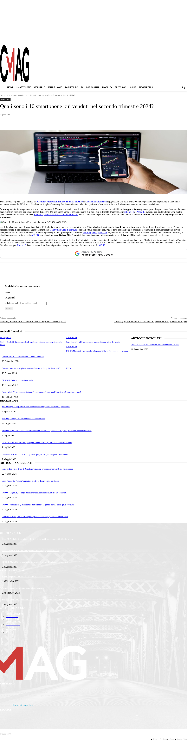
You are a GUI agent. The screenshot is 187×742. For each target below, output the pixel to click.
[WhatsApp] (30, 122)
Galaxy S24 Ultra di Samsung (63, 229)
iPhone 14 (129, 212)
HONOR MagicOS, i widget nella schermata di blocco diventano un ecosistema (97, 351)
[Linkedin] (51, 122)
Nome (7, 292)
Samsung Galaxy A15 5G (95, 232)
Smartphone (12, 95)
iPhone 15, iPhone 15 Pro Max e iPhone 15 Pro (56, 214)
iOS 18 (102, 245)
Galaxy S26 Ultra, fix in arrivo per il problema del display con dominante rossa (35, 517)
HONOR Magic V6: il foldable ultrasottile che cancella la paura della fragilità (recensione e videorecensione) (47, 430)
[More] (82, 122)
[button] (183, 87)
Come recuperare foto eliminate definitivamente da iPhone (155, 344)
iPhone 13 (140, 212)
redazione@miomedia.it (22, 705)
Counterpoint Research (96, 201)
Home (2, 95)
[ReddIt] (61, 122)
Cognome (9, 297)
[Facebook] (169, 39)
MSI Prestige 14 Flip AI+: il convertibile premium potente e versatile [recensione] (36, 407)
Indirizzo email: (12, 303)
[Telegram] (179, 39)
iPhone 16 (21, 245)
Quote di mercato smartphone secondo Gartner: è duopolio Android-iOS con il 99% (36, 368)
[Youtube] (185, 39)
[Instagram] (174, 39)
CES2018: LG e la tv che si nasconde (17, 380)
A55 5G (35, 235)
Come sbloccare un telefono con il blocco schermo (23, 356)
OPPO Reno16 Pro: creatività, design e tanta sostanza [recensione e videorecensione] (37, 442)
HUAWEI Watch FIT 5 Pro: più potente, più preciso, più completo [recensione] (35, 454)
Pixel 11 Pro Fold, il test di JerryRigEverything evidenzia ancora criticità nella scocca (37, 469)
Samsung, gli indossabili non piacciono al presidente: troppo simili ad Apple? (150, 321)
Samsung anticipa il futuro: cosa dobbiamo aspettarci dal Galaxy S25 (33, 321)
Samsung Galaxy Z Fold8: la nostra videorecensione (23, 419)
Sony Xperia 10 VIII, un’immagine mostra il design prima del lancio (93, 342)
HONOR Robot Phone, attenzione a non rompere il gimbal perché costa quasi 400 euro (38, 505)
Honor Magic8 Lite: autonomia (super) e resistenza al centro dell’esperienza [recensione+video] (41, 392)
